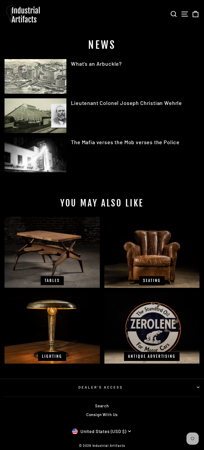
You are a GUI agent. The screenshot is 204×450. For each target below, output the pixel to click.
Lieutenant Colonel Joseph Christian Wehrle (126, 103)
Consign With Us (102, 414)
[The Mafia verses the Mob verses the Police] (35, 155)
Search (102, 405)
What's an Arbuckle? (96, 63)
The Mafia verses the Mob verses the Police (125, 142)
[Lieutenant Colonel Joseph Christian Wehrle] (35, 115)
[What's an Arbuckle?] (35, 76)
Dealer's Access (100, 387)
